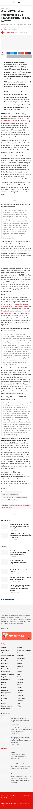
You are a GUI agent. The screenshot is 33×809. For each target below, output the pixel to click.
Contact (13, 798)
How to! (3, 695)
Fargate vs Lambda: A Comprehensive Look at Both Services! (18, 562)
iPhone (3, 703)
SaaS (18, 669)
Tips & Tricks (21, 695)
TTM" (2, 805)
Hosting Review (6, 693)
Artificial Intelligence (7, 655)
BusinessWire (5, 671)
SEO (18, 674)
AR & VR (3, 653)
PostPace (13, 752)
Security (19, 671)
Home (2, 8)
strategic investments (21, 497)
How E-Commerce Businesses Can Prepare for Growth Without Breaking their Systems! (20, 552)
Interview (4, 698)
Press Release (21, 661)
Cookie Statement (24, 796)
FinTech (3, 687)
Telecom (19, 693)
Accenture (8, 492)
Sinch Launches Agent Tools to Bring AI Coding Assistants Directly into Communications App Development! (21, 739)
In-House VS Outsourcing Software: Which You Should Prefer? (20, 578)
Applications (5, 650)
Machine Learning (6, 706)
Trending (20, 701)
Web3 (19, 706)
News (19, 653)
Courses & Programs (7, 674)
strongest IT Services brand (10, 500)
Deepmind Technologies (18, 764)
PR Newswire (21, 658)
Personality (20, 655)
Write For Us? (4, 798)
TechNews (20, 690)
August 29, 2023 (14, 530)
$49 (18, 758)
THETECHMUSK (10, 32)
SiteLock (13, 774)
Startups (20, 685)
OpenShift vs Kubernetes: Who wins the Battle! (21, 570)
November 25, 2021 (15, 581)
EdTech (3, 685)
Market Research (6, 709)
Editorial (3, 682)
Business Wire (5, 669)
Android (3, 647)
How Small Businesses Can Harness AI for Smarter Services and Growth (20, 720)
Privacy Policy (13, 796)
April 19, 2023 (13, 539)
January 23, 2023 (14, 573)
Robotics (20, 666)
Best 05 (3, 661)
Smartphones (21, 677)
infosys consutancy (7, 497)
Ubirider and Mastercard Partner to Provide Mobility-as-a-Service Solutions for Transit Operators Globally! (20, 587)
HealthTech (4, 690)
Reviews (19, 663)
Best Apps (4, 663)
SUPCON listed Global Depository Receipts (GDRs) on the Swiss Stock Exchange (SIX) (21, 535)
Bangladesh (5, 658)
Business (8, 8)
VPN (18, 703)
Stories (19, 687)
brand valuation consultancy (10, 494)
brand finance (17, 492)
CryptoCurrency (6, 677)
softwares (20, 682)
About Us (3, 796)
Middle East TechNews (24, 650)
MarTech (20, 647)
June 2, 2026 (13, 556)
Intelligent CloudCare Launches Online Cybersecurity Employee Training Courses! (19, 526)
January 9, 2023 (14, 566)
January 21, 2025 (22, 32)
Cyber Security (5, 679)
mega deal (17, 304)
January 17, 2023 (14, 592)
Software (20, 679)
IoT (2, 701)
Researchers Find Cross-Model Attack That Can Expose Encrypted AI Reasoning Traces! (21, 729)
